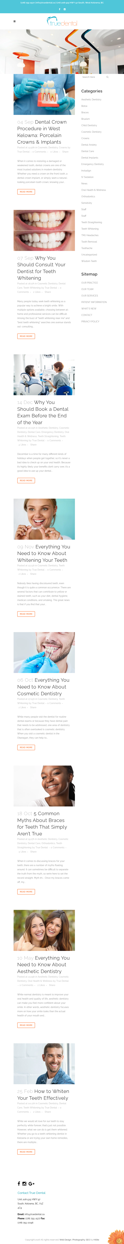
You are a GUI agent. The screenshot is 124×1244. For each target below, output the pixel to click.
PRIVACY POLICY (90, 321)
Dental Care (34, 432)
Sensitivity (86, 203)
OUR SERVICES (89, 295)
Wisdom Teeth (89, 261)
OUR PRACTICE (89, 282)
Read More (26, 192)
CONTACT (86, 315)
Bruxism (85, 119)
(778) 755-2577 (28, 2)
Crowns (63, 147)
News (84, 183)
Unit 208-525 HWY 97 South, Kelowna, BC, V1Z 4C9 (30, 1203)
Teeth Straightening (48, 436)
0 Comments (39, 151)
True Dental (23, 151)
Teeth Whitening (32, 287)
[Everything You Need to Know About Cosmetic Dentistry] (44, 652)
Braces (85, 112)
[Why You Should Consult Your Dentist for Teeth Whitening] (44, 230)
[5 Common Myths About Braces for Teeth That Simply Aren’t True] (44, 786)
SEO (88, 1240)
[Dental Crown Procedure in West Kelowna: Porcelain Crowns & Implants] (44, 94)
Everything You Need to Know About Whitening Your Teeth (43, 553)
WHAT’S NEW (88, 308)
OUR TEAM (87, 289)
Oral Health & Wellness (40, 981)
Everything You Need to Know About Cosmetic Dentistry (43, 686)
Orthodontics (48, 843)
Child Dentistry (89, 125)
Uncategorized (89, 254)
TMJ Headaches (89, 235)
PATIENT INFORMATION (94, 302)
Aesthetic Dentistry (48, 428)
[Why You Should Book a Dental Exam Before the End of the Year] (44, 374)
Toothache (86, 248)
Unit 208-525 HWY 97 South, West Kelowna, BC (80, 2)
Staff (83, 209)
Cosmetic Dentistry (48, 147)
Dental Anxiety (89, 144)
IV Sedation (87, 177)
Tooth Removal (89, 241)
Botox (84, 106)
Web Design (65, 1240)
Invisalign (86, 170)
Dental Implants (89, 157)
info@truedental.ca (45, 2)
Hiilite (96, 1240)
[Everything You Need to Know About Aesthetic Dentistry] (44, 930)
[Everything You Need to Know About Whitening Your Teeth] (44, 519)
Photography (78, 1240)
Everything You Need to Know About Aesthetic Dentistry (43, 964)
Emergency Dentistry (52, 432)
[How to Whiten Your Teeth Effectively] (44, 1063)
